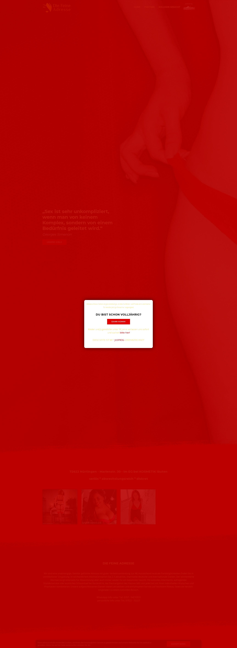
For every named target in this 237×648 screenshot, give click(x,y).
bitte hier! (125, 332)
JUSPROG (119, 340)
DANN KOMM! (119, 321)
